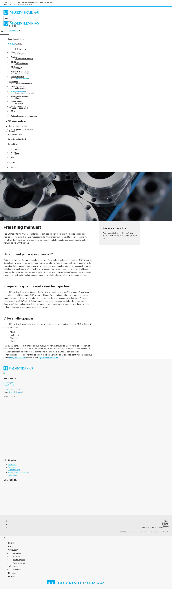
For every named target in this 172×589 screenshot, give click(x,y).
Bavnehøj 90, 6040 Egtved (28, 2)
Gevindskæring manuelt (21, 106)
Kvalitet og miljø (15, 134)
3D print (14, 111)
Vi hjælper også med (17, 121)
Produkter (15, 57)
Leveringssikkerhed (18, 126)
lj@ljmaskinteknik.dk (46, 2)
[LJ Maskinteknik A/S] (21, 27)
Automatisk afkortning (24, 59)
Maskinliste (19, 39)
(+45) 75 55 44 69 (10, 2)
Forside (11, 39)
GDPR (13, 167)
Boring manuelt (17, 101)
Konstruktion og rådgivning (26, 116)
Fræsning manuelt (18, 91)
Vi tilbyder (13, 31)
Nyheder (18, 149)
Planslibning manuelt (23, 83)
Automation (15, 116)
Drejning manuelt (18, 87)
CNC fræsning (20, 49)
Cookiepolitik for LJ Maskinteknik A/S (155, 527)
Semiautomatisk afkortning (16, 79)
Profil (13, 157)
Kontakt (11, 144)
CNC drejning (16, 67)
